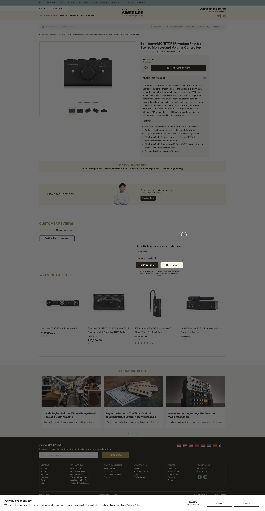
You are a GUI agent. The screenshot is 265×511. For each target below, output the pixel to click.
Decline (246, 502)
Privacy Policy (133, 505)
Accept (219, 502)
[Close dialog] (183, 223)
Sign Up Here (147, 265)
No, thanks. (171, 265)
